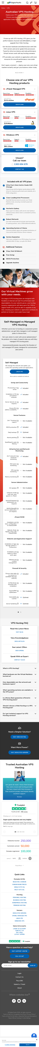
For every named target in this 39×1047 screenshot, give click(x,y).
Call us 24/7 (19, 956)
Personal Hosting (19, 897)
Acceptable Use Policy (20, 1014)
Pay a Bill (19, 932)
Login (19, 973)
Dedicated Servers (19, 913)
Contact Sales (19, 660)
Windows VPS (19, 921)
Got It (28, 1045)
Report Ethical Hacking (14, 1018)
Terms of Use (6, 1016)
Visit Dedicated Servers (19, 752)
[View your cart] (35, 2)
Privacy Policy (31, 1014)
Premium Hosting (19, 905)
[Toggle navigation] (3, 2)
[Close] (37, 1040)
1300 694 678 (21, 164)
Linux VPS (19, 372)
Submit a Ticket (19, 984)
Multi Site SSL (19, 890)
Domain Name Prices (19, 884)
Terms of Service (8, 1014)
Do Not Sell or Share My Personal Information (23, 1016)
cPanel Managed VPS (19, 916)
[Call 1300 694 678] (31, 2)
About (19, 988)
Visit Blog (19, 632)
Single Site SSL (19, 887)
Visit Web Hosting (19, 737)
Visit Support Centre (19, 951)
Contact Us (19, 169)
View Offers (19, 651)
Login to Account (19, 929)
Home (3, 8)
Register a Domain (19, 882)
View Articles (19, 641)
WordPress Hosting (19, 903)
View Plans (20, 104)
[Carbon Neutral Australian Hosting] (19, 1007)
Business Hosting (19, 900)
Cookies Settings (10, 1045)
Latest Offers (19, 934)
